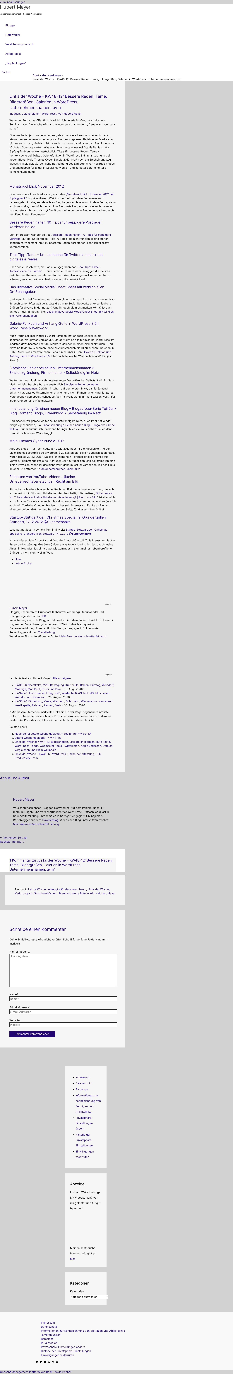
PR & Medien (49, 1343)
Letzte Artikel (23, 563)
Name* (13, 994)
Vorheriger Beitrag (13, 837)
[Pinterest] (49, 1362)
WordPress (49, 113)
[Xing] (53, 1362)
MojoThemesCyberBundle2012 (61, 469)
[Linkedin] (37, 1362)
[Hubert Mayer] (26, 601)
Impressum (82, 1077)
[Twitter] (41, 1362)
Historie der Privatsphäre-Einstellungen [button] (84, 1140)
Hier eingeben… (19, 951)
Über (18, 559)
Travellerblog (46, 632)
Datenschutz (84, 1083)
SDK (43, 616)
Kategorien (77, 1291)
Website (14, 1020)
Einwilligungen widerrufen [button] (57, 1355)
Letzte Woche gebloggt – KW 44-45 (38, 737)
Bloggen (14, 113)
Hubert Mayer (15, 7)
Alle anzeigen (61, 678)
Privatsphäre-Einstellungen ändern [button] (84, 1123)
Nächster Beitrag (12, 841)
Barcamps (82, 1089)
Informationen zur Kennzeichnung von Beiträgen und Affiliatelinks (83, 1330)
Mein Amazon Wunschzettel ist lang (82, 636)
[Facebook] (45, 1362)
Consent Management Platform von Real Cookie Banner (35, 1372)
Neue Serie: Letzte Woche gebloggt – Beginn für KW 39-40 (53, 733)
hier (72, 1258)
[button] (5, 72)
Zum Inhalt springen (12, 2)
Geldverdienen (31, 113)
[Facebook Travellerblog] (57, 1362)
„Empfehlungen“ (51, 1334)
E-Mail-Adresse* (19, 1007)
